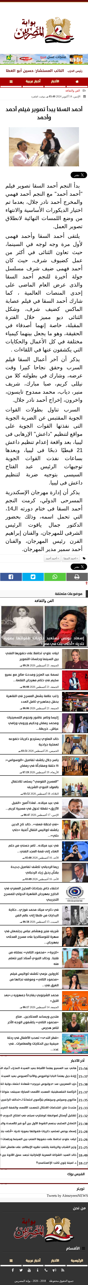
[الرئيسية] (77, 82)
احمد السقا (70, 558)
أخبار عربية (33, 81)
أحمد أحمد (51, 558)
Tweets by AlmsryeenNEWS (67, 1196)
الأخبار (55, 81)
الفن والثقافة (72, 90)
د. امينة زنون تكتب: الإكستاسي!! (56, 1163)
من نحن (79, 1208)
